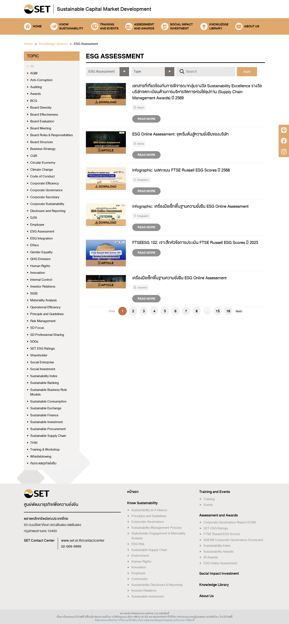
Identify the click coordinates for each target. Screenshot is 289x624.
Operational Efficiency (45, 307)
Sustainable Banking (44, 382)
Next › (239, 311)
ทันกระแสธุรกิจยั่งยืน (43, 463)
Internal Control (41, 279)
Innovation (37, 272)
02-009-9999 (71, 546)
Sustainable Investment (46, 422)
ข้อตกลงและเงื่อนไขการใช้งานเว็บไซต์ (115, 620)
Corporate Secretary (44, 197)
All (32, 66)
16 (228, 311)
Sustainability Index (43, 376)
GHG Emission (40, 259)
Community (139, 578)
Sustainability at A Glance (149, 510)
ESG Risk (137, 544)
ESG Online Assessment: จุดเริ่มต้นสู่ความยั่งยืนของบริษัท (180, 134)
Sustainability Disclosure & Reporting (157, 584)
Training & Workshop (45, 449)
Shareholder (38, 355)
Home (28, 44)
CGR (33, 156)
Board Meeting (40, 128)
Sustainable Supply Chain (48, 435)
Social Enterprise (42, 362)
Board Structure (41, 142)
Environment (140, 555)
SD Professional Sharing (47, 334)
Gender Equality (41, 252)
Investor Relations (42, 286)
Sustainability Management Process (156, 527)
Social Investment (42, 369)
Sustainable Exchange (45, 408)
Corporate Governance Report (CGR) (230, 522)
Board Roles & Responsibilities (51, 135)
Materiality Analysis (43, 300)
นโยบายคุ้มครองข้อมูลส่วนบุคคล (154, 620)
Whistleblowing (40, 456)
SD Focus (37, 327)
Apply (247, 71)
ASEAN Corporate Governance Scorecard (233, 539)
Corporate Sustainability (47, 204)
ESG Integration (41, 238)
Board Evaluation (42, 121)
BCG (33, 100)
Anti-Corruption (41, 80)
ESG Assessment (86, 44)
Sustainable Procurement (48, 429)
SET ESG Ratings (42, 348)
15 (218, 311)
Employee (37, 224)
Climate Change (41, 169)
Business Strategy (42, 149)
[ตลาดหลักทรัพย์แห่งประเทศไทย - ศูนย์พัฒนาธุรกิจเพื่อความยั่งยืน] (37, 9)
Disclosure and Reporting (48, 211)
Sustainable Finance (44, 415)
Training (209, 499)
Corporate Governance (46, 190)
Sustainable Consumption (48, 401)
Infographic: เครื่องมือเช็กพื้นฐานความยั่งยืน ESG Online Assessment (190, 206)
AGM (33, 73)
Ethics (34, 245)
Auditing (36, 87)
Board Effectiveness (44, 114)
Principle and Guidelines (47, 314)
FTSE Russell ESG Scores (222, 534)
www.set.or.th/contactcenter (82, 540)
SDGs (34, 341)
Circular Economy (42, 162)
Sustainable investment (147, 596)
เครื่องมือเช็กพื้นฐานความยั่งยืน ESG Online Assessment (179, 278)
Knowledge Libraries (53, 44)
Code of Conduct (42, 176)
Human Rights (40, 266)
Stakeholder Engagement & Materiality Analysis (158, 536)
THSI (33, 442)
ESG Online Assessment (220, 563)
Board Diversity (40, 107)
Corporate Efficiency (44, 183)
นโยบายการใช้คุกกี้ (184, 620)
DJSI (33, 217)
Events (208, 504)
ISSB (33, 293)
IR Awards (211, 557)
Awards (35, 93)
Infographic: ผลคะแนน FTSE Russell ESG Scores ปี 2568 (181, 170)
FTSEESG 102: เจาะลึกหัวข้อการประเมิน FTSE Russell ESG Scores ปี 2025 (195, 242)
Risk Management (43, 321)
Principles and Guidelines (148, 516)
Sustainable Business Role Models (48, 392)
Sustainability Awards (218, 551)
